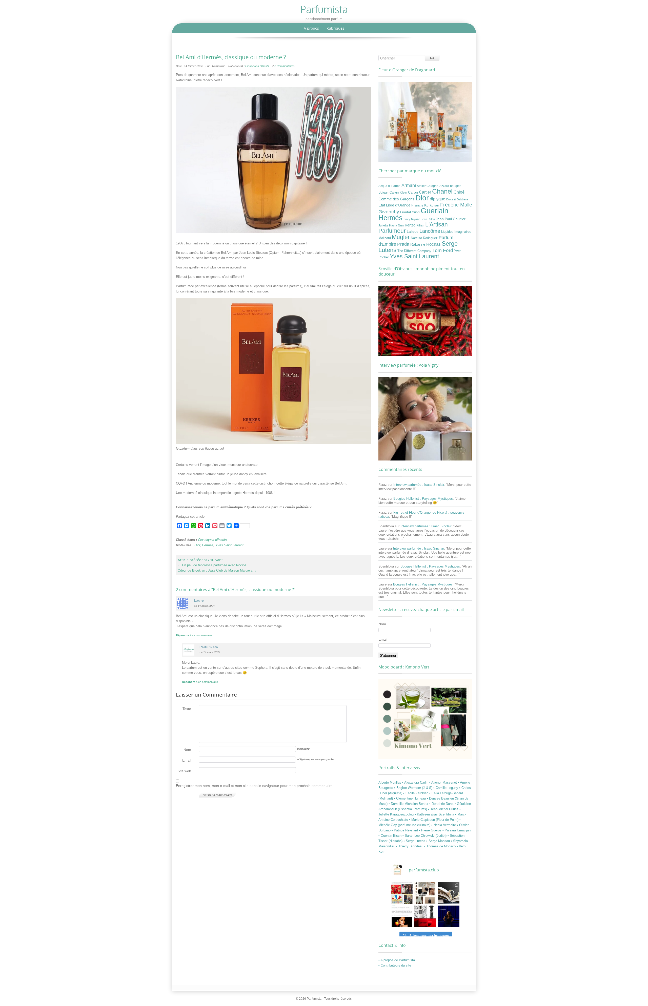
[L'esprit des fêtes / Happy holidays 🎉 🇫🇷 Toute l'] (402, 893)
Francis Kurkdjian (425, 205)
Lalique (412, 231)
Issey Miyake (411, 219)
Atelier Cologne (427, 186)
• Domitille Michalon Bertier (409, 804)
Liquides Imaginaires (456, 232)
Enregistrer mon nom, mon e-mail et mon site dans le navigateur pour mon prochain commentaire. (255, 786)
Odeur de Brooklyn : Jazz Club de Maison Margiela (217, 570)
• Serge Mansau (438, 841)
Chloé (459, 192)
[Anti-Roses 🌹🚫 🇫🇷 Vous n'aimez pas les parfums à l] (425, 916)
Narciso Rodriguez (424, 238)
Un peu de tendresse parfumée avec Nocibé (212, 565)
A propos (311, 28)
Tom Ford (442, 250)
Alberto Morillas (390, 782)
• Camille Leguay (446, 788)
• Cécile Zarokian (416, 793)
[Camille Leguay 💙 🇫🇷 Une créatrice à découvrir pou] (448, 916)
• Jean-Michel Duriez (443, 809)
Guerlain (434, 210)
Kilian (420, 225)
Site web (184, 771)
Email (186, 760)
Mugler (401, 237)
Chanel (442, 191)
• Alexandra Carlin (415, 782)
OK (432, 58)
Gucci (416, 212)
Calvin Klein (398, 192)
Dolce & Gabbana (457, 199)
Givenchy (388, 211)
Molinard (384, 238)
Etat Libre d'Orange (394, 205)
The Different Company (414, 251)
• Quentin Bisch (390, 835)
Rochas (433, 244)
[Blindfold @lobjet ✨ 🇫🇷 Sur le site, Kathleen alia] (425, 893)
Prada (403, 244)
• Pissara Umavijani (456, 830)
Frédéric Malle (456, 204)
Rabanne (417, 244)
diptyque (437, 199)
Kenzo (410, 225)
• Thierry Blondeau (410, 846)
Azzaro (444, 185)
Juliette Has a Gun (391, 225)
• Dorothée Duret (442, 804)
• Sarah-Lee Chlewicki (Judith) (425, 835)
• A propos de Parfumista (396, 960)
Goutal (405, 212)
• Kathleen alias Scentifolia (435, 814)
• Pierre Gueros (430, 830)
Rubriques (335, 28)
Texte (187, 709)
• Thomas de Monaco (440, 846)
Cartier (425, 192)
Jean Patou (428, 219)
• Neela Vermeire (444, 825)
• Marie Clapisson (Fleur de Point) (434, 820)
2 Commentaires (284, 66)
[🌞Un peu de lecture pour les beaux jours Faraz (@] (448, 893)
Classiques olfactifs (257, 66)
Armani (408, 185)
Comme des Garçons (396, 199)
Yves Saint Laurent (229, 545)
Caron (413, 192)
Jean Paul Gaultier (450, 219)
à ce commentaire (194, 635)
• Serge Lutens (414, 841)
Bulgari (383, 192)
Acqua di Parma (389, 186)
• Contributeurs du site (394, 965)
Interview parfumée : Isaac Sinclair (418, 485)
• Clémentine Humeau (410, 798)
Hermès (207, 545)
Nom (187, 750)
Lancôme (429, 231)
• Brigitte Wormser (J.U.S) (413, 788)
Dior (197, 545)
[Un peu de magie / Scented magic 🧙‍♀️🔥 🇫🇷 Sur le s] (402, 916)
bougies (455, 186)
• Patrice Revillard (405, 830)
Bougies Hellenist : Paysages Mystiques (423, 498)
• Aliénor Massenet (443, 782)
